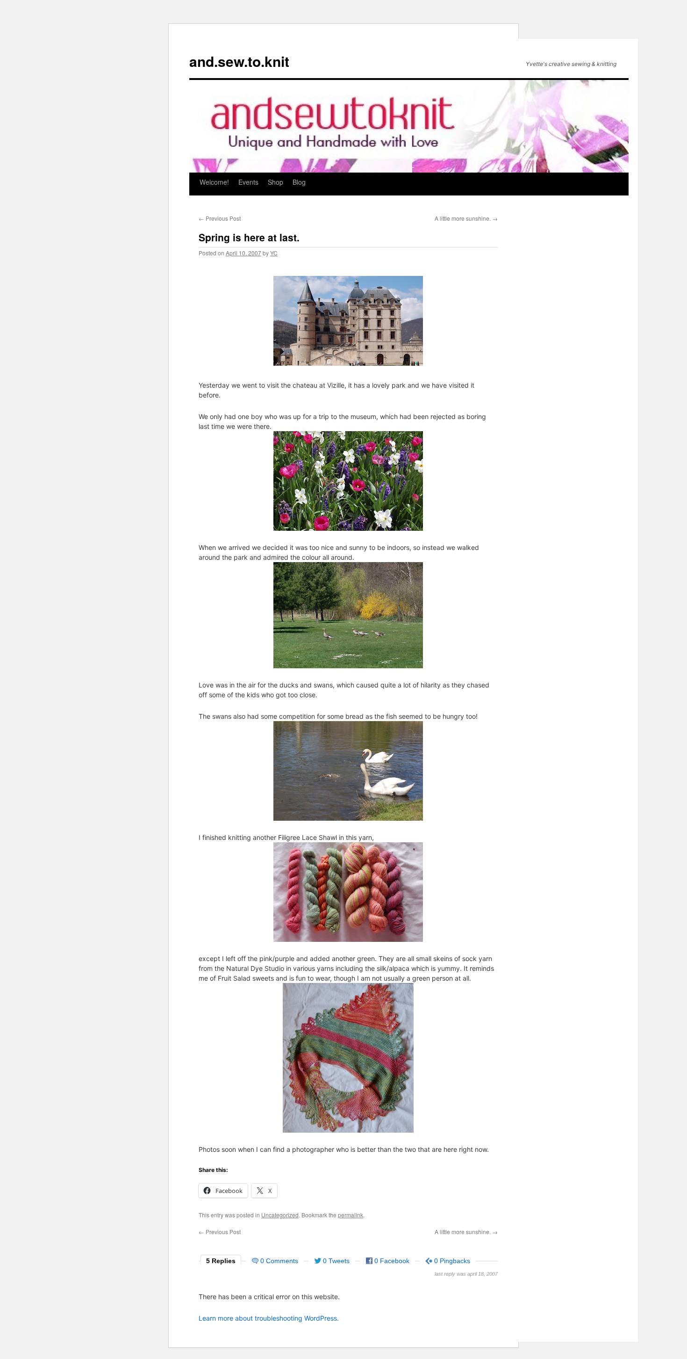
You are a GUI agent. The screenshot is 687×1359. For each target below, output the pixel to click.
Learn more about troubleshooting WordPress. (269, 1318)
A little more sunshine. (466, 218)
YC (274, 253)
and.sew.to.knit (239, 61)
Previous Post (220, 218)
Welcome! (214, 182)
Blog (299, 182)
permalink (350, 1215)
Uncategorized (280, 1215)
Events (248, 182)
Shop (275, 182)
